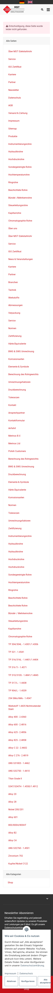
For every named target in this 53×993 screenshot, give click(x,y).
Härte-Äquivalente (17, 343)
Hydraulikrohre (15, 151)
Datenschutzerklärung (32, 965)
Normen (12, 328)
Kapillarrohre (14, 213)
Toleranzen (13, 397)
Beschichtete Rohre (17, 190)
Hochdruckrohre (16, 159)
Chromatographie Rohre (20, 220)
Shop (10, 882)
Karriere (12, 266)
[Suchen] (42, 9)
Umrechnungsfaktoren (19, 382)
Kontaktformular (16, 420)
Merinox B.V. (14, 435)
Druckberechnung (17, 389)
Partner (12, 274)
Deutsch (22, 2)
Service (12, 243)
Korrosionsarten (16, 359)
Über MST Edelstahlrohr (20, 236)
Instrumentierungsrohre (20, 144)
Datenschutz (26, 973)
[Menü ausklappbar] (48, 9)
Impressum (10, 973)
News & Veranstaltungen (20, 259)
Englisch (30, 2)
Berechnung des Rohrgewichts (23, 374)
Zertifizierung (14, 336)
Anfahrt (12, 428)
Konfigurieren (28, 981)
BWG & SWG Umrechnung (21, 351)
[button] (26, 898)
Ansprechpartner (16, 412)
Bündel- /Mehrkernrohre (20, 197)
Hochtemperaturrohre (19, 174)
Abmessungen (15, 305)
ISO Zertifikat (14, 251)
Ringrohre (13, 182)
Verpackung (14, 313)
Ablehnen (11, 981)
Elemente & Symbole (18, 366)
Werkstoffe (13, 297)
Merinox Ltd (14, 443)
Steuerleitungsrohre (18, 205)
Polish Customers (17, 451)
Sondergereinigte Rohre (20, 167)
